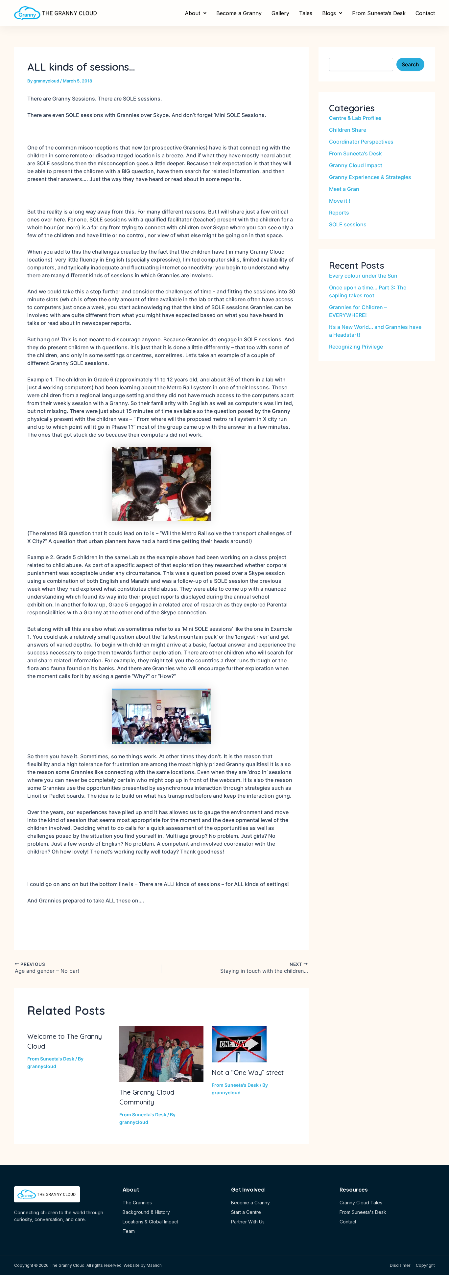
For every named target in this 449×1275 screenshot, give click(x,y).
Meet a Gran (344, 189)
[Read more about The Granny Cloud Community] (161, 1054)
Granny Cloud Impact (355, 165)
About (192, 13)
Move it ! (339, 200)
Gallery (280, 13)
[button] (195, 13)
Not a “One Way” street (248, 1072)
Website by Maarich (143, 1265)
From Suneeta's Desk (50, 1058)
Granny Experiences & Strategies (370, 177)
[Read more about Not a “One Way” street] (239, 1044)
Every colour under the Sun (363, 275)
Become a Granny (239, 13)
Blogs (329, 13)
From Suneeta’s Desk (379, 13)
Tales (305, 13)
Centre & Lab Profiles (355, 118)
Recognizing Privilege (356, 346)
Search (410, 64)
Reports (339, 212)
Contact (425, 13)
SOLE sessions (347, 224)
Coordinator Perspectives (361, 141)
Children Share (347, 129)
